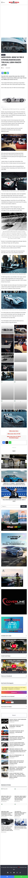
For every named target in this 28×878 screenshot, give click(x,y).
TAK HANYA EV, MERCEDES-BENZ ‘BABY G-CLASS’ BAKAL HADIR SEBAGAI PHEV (20, 813)
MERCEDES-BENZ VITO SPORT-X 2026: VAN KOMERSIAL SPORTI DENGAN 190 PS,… (6, 798)
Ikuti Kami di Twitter (6, 706)
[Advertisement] (14, 22)
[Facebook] (3, 442)
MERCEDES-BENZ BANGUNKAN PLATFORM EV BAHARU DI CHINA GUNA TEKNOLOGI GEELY (6, 813)
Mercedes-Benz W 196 (14, 433)
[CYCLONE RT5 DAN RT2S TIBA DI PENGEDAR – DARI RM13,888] (4, 732)
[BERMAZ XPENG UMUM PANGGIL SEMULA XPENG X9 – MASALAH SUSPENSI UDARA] (4, 762)
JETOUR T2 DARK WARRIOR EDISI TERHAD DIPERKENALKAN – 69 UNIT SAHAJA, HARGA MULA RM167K (17, 744)
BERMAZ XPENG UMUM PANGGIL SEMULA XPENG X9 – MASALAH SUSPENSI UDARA (16, 762)
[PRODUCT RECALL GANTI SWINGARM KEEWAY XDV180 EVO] (4, 721)
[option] (14, 461)
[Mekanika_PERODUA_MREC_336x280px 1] (12, 586)
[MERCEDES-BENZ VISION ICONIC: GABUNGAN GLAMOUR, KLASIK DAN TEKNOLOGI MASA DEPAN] (7, 822)
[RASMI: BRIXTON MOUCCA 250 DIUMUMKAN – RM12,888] (4, 727)
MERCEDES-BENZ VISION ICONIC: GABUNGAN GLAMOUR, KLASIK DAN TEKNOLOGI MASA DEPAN (7, 828)
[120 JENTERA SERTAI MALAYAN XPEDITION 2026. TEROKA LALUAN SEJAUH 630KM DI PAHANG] (4, 738)
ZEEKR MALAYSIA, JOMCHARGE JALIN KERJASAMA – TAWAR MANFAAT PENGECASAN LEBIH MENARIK (17, 768)
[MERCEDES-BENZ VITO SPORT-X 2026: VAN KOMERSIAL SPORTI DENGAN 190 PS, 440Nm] (7, 791)
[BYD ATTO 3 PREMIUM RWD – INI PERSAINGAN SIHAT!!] (4, 757)
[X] (7, 442)
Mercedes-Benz (14, 431)
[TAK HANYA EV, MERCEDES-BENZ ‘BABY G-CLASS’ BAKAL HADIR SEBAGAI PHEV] (21, 806)
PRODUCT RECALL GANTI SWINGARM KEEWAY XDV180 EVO (17, 720)
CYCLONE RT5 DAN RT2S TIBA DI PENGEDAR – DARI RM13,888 (16, 731)
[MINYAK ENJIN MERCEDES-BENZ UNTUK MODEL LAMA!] (21, 822)
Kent (3, 67)
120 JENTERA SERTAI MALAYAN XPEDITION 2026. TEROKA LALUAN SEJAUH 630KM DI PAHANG (17, 738)
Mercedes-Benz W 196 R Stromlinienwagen (14, 437)
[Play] (3, 652)
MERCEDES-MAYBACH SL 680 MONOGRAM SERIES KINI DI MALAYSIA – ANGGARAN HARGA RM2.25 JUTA (17, 750)
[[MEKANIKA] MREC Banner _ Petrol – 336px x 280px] (14, 530)
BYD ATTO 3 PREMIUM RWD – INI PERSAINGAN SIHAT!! (16, 756)
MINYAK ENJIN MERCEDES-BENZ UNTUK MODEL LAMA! (21, 827)
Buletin (3, 54)
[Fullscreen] (25, 652)
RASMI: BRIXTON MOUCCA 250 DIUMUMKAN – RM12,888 (16, 726)
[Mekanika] (14, 2)
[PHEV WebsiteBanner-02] (14, 566)
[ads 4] (12, 632)
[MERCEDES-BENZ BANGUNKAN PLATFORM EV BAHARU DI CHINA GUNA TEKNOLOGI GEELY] (7, 806)
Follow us (14, 692)
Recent (14, 715)
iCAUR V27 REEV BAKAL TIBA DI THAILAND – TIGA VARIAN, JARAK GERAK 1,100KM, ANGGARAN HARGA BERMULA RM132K (17, 775)
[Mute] (23, 652)
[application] (14, 646)
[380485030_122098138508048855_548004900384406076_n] (14, 614)
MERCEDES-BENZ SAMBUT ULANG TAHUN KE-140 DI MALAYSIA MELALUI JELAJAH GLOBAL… (20, 798)
